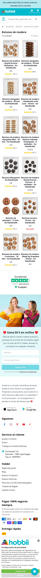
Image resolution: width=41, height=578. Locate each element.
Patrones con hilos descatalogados (17, 482)
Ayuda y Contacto (9, 439)
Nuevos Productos (10, 475)
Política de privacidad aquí (28, 372)
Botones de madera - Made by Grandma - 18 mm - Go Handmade (30, 257)
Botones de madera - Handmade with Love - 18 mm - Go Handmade (30, 102)
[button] (38, 11)
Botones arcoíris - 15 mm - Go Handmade (30, 220)
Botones (19, 26)
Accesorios (10, 26)
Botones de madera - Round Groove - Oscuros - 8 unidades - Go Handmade (30, 182)
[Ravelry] (30, 424)
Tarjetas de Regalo (10, 486)
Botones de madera (31, 26)
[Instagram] (11, 424)
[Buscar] (36, 19)
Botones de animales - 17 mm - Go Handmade (11, 220)
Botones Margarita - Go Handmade (11, 178)
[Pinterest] (17, 424)
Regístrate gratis (9, 468)
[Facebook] (4, 424)
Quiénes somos (8, 490)
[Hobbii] (8, 11)
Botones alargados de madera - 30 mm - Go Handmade (11, 101)
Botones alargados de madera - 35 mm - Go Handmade (30, 63)
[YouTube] (23, 424)
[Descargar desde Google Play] (30, 409)
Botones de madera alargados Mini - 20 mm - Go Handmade (11, 139)
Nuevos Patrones (9, 479)
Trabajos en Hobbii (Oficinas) (14, 446)
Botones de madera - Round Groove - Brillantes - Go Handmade (11, 64)
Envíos (4, 442)
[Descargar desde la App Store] (11, 409)
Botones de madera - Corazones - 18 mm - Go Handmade (11, 256)
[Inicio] (3, 27)
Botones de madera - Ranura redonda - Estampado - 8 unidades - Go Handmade (30, 142)
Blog (4, 472)
